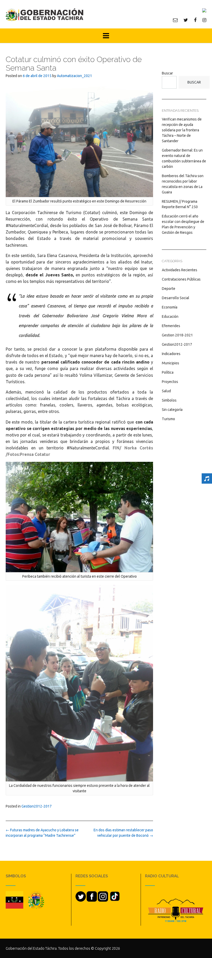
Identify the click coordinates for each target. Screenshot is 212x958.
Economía (169, 307)
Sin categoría (172, 410)
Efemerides (171, 326)
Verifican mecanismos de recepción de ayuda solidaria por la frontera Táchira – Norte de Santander (182, 130)
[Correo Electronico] (175, 19)
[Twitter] (186, 19)
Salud (166, 391)
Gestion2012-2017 (36, 806)
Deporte (168, 288)
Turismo (168, 419)
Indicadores (171, 354)
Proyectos (170, 382)
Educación (170, 316)
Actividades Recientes (179, 270)
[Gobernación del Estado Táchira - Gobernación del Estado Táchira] (44, 14)
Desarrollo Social (175, 298)
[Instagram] (204, 19)
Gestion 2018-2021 (177, 335)
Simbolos (169, 400)
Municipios (170, 363)
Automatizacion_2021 (74, 76)
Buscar (167, 73)
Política (167, 372)
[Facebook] (195, 19)
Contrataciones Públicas (181, 279)
